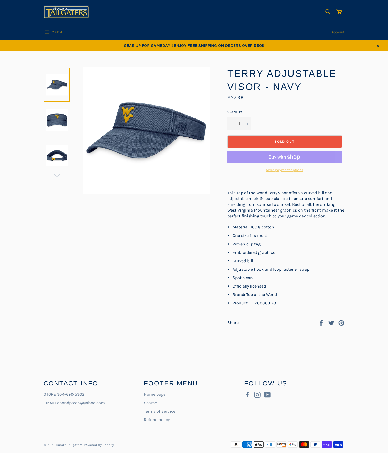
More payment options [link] (284, 170)
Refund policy (157, 419)
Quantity (234, 112)
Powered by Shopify (99, 445)
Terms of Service (159, 411)
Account (338, 32)
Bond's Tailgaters (69, 445)
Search (150, 402)
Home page (154, 394)
